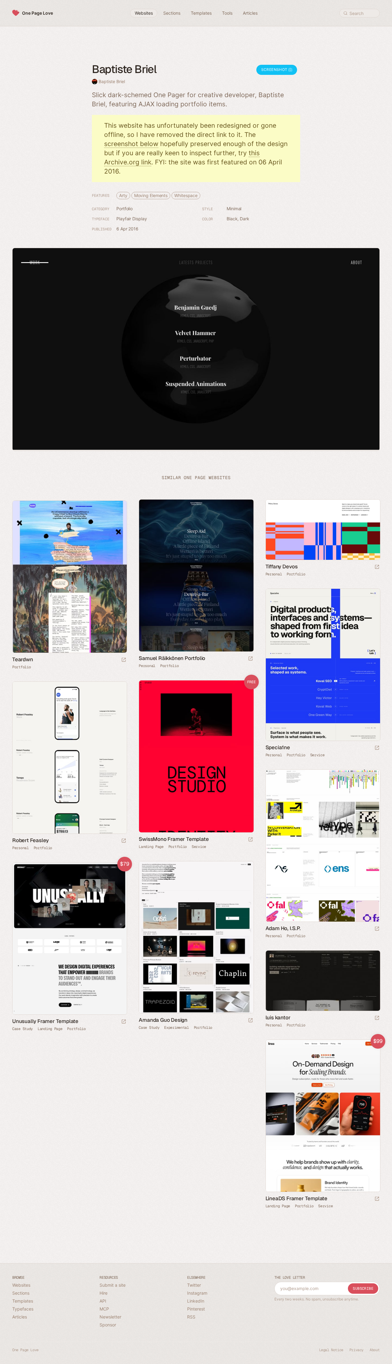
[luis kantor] (323, 980)
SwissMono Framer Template (174, 839)
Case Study (149, 1027)
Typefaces (22, 1308)
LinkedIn (195, 1301)
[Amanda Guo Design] (196, 937)
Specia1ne (278, 747)
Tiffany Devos (282, 566)
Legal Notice (331, 1350)
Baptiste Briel (112, 81)
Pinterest (196, 1308)
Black (232, 218)
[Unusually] (69, 938)
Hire (103, 1293)
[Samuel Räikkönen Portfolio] (196, 575)
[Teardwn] (69, 577)
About (375, 1350)
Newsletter (110, 1316)
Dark (244, 218)
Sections (20, 1293)
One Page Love (37, 13)
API (103, 1301)
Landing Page (151, 847)
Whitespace (186, 195)
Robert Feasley (30, 840)
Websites (21, 1285)
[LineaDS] (323, 1116)
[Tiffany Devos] (323, 529)
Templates (22, 1301)
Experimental (176, 1027)
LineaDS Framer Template (296, 1198)
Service (317, 755)
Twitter (194, 1285)
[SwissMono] (196, 756)
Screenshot (274, 69)
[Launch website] (250, 659)
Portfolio (124, 208)
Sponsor (108, 1324)
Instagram (197, 1293)
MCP (104, 1308)
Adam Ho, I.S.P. (283, 928)
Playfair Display (131, 218)
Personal (147, 666)
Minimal (234, 208)
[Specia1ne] (323, 664)
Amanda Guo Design (163, 1020)
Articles (19, 1316)
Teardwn (22, 659)
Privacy (356, 1350)
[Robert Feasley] (69, 757)
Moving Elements (151, 195)
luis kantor (278, 1017)
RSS (191, 1316)
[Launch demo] (250, 840)
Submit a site (113, 1285)
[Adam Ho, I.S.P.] (323, 845)
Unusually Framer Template (45, 1021)
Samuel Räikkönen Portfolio (172, 658)
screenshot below (131, 144)
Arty (123, 195)
